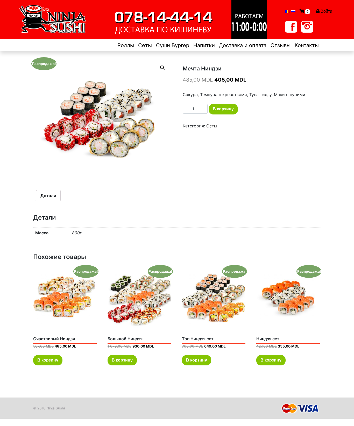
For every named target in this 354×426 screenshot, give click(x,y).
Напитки (204, 45)
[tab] (48, 195)
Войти (326, 11)
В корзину (223, 109)
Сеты (145, 45)
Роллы (125, 45)
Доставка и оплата (242, 45)
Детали (48, 195)
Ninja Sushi (55, 408)
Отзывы (281, 45)
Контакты (307, 45)
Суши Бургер (172, 45)
